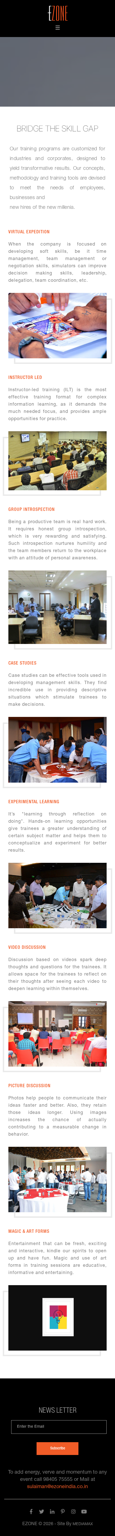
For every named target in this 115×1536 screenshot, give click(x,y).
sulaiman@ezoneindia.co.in (57, 1487)
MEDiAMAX (83, 1524)
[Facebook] (31, 1513)
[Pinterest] (63, 1513)
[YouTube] (84, 1513)
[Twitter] (41, 1513)
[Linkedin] (52, 1513)
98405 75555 (58, 1479)
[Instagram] (73, 1513)
